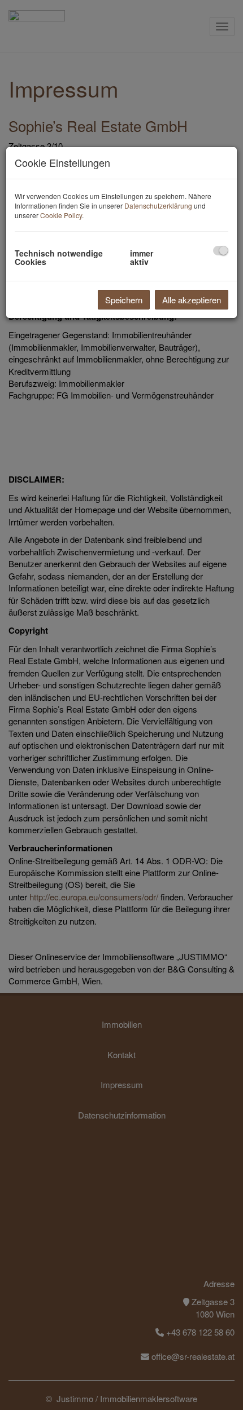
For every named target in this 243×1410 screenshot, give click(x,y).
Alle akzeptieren (191, 300)
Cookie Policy (61, 215)
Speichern (123, 300)
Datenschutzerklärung (158, 205)
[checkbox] (220, 250)
